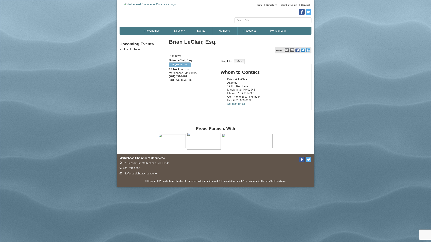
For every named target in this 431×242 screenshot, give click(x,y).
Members (224, 30)
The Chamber (152, 30)
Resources (249, 30)
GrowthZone (241, 181)
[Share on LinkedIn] (308, 50)
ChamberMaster (269, 181)
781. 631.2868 (131, 168)
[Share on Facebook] (297, 50)
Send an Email (236, 103)
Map (239, 61)
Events (201, 30)
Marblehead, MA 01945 (146, 163)
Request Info (180, 64)
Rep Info (226, 61)
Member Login (278, 30)
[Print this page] (287, 50)
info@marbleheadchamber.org (140, 173)
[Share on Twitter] (303, 50)
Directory (179, 30)
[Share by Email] (292, 50)
